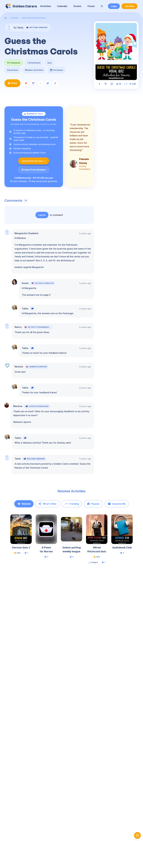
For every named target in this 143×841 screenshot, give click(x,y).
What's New (50, 503)
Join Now (129, 6)
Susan (25, 283)
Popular (95, 503)
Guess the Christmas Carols (33, 18)
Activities (45, 6)
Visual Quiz (12, 70)
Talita (25, 308)
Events (77, 6)
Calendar (62, 6)
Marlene (17, 406)
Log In (42, 215)
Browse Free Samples (34, 169)
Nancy (18, 327)
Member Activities (34, 70)
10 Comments (13, 63)
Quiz (49, 63)
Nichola (19, 366)
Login (114, 6)
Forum (91, 6)
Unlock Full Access (32, 161)
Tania (18, 458)
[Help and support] (137, 835)
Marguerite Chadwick (26, 233)
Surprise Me (119, 503)
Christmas (56, 69)
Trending (74, 503)
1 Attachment (33, 63)
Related (26, 503)
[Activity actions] (31, 519)
